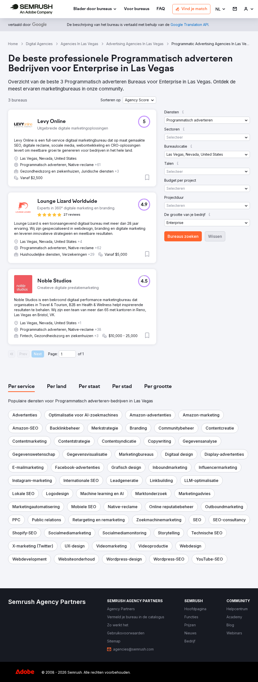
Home (13, 44)
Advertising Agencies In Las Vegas (135, 44)
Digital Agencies (39, 44)
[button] (220, 9)
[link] (136, 9)
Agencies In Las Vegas (79, 44)
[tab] (21, 387)
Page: (53, 354)
